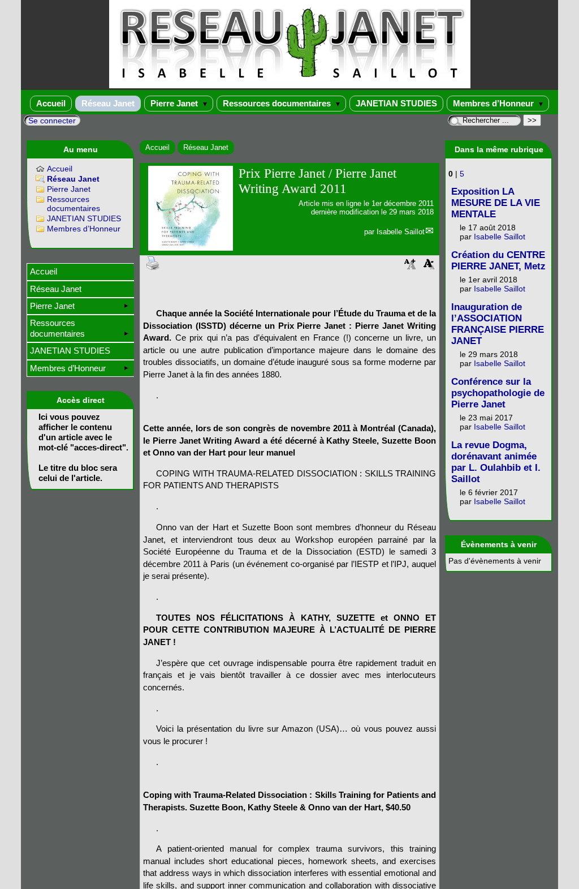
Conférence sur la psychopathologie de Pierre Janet (498, 393)
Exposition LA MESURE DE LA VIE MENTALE (495, 203)
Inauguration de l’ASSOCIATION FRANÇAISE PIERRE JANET (497, 324)
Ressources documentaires (278, 103)
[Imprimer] (153, 262)
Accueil (51, 103)
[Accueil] (289, 85)
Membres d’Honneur (494, 103)
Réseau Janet (108, 103)
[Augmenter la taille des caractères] (410, 267)
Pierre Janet (175, 103)
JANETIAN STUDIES (396, 103)
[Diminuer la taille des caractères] (429, 267)
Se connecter (52, 120)
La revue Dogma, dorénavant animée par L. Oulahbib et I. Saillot (496, 462)
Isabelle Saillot (401, 231)
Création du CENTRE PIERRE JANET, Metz (498, 261)
